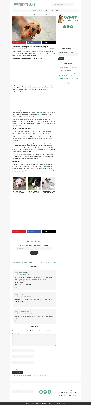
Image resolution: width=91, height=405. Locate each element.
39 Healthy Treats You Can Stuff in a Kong (66, 73)
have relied (19, 89)
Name (14, 348)
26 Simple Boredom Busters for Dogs (65, 75)
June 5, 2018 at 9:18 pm (25, 274)
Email (14, 354)
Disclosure (49, 403)
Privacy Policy (58, 403)
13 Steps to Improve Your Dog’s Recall (65, 81)
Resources (54, 403)
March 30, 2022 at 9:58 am (25, 313)
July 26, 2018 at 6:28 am (25, 296)
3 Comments (52, 48)
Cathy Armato (22, 272)
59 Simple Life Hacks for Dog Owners (65, 70)
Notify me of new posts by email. (22, 369)
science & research (21, 234)
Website (14, 360)
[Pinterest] (64, 26)
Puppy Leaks (24, 4)
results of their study (21, 131)
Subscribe (34, 253)
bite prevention (48, 166)
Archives (63, 403)
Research (32, 234)
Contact (45, 403)
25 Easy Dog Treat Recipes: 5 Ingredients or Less (68, 78)
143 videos (41, 112)
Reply (16, 287)
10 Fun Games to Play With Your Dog (65, 83)
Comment (15, 333)
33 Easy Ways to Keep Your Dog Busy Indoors (67, 67)
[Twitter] (71, 26)
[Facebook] (68, 26)
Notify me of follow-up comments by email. (25, 366)
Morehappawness (23, 311)
